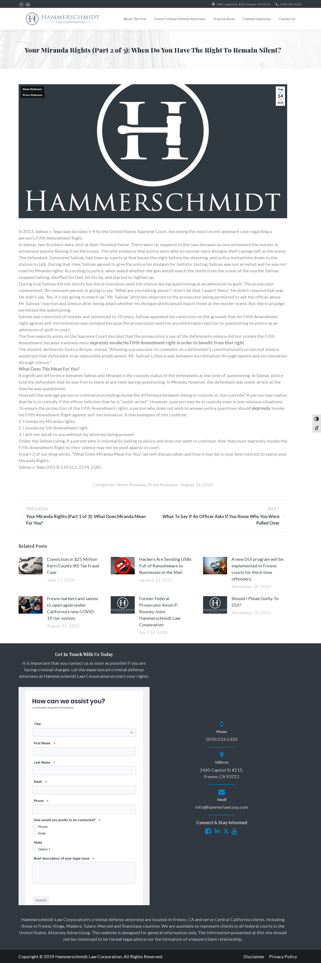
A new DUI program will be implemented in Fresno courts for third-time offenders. (257, 568)
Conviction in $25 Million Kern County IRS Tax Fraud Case (73, 565)
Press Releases (33, 95)
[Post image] (31, 565)
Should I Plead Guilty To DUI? (255, 602)
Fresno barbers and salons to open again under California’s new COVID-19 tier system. (72, 608)
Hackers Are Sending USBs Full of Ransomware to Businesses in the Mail (165, 565)
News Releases (32, 89)
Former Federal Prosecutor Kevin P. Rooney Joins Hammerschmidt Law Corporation (159, 611)
